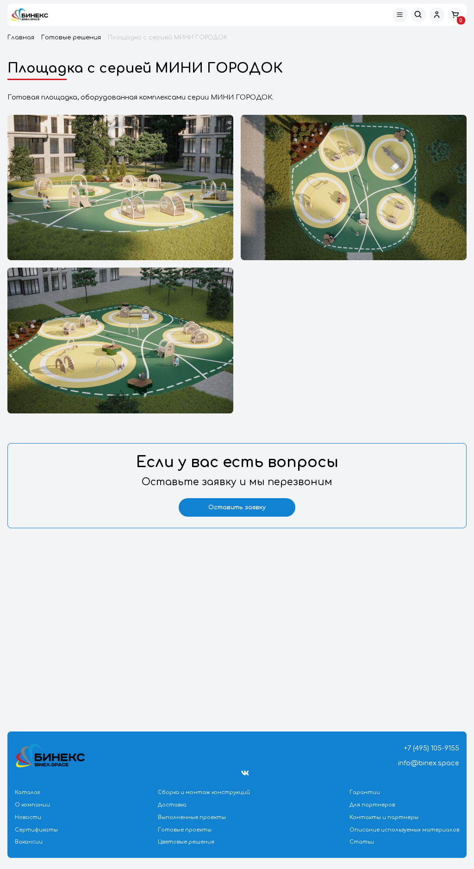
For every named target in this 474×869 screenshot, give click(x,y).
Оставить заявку (237, 507)
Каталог (27, 792)
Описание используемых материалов (404, 830)
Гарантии (364, 792)
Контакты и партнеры (383, 817)
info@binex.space (428, 763)
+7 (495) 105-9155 (431, 748)
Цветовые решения (186, 842)
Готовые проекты (185, 830)
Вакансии (29, 842)
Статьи (361, 842)
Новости (28, 817)
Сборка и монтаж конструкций (204, 792)
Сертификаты (36, 830)
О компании (32, 805)
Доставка (172, 805)
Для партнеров (372, 805)
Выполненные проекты (192, 817)
